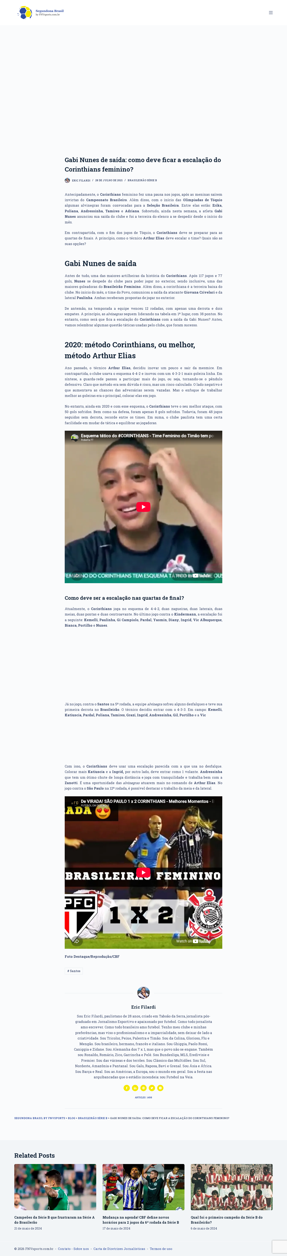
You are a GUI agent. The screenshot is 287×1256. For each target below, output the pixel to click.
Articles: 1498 (143, 1097)
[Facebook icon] (127, 1088)
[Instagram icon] (160, 1088)
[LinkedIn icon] (135, 1088)
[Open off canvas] (271, 12)
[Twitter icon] (152, 1088)
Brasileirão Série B (142, 180)
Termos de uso (161, 1249)
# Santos (73, 971)
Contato (64, 1249)
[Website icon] (143, 1088)
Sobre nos (81, 1249)
